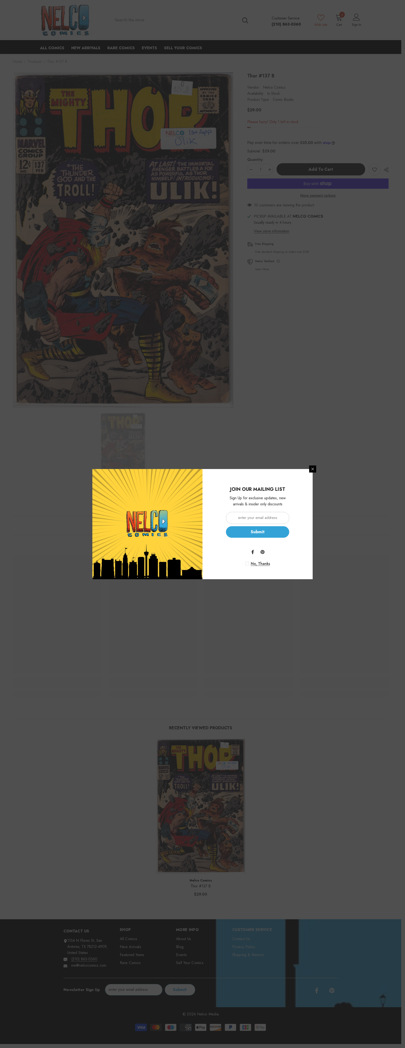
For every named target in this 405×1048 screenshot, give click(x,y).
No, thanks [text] (260, 563)
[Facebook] (253, 552)
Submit (258, 532)
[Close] (312, 469)
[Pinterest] (262, 552)
